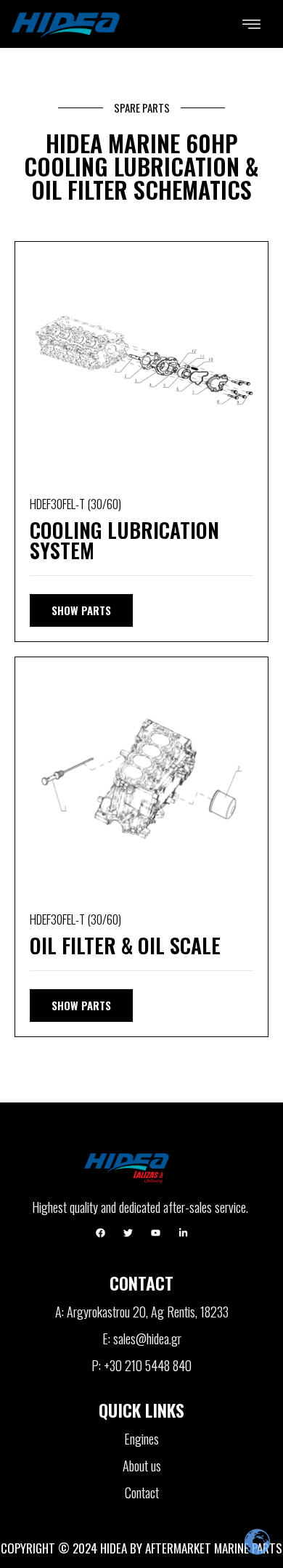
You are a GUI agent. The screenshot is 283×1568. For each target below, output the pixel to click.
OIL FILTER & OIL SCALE (125, 945)
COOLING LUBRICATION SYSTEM (124, 540)
